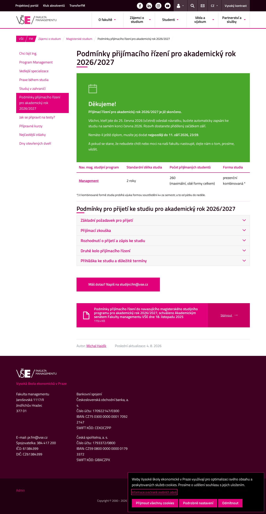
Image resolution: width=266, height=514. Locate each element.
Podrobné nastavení (198, 503)
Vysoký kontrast (236, 5)
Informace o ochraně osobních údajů (154, 492)
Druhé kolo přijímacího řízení (105, 251)
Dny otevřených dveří (35, 143)
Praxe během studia (33, 79)
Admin (20, 490)
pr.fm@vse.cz (37, 437)
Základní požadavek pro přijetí (107, 220)
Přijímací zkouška (96, 230)
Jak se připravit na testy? (37, 117)
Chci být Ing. (28, 53)
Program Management (36, 62)
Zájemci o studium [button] (137, 19)
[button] (140, 6)
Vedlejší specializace (33, 71)
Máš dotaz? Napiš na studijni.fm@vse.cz (118, 284)
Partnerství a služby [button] (231, 19)
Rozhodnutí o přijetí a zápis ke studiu (113, 240)
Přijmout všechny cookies (155, 503)
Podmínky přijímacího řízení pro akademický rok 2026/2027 (39, 102)
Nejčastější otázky (32, 134)
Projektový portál (26, 5)
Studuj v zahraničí (32, 88)
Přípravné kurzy (30, 126)
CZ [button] (212, 5)
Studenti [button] (168, 19)
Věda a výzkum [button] (200, 19)
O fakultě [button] (105, 19)
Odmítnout (230, 503)
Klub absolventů (54, 5)
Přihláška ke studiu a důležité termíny (114, 260)
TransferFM (77, 5)
